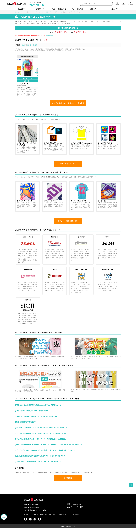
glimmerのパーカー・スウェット (81, 249)
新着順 (35, 45)
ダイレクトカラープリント (27, 196)
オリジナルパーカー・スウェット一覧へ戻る (68, 103)
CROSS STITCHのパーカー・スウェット (108, 281)
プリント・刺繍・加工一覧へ (68, 221)
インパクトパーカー (27, 75)
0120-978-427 (36, 4)
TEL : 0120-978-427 (31, 504)
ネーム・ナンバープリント (81, 196)
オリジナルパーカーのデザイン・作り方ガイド (27, 139)
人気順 (18, 45)
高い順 (29, 45)
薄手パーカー (59, 12)
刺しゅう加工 (108, 196)
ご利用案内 (68, 478)
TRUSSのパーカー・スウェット (108, 249)
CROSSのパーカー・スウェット (54, 281)
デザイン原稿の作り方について (54, 139)
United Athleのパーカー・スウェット (28, 249)
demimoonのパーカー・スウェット (28, 281)
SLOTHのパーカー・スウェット (28, 312)
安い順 (24, 45)
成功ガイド (115, 9)
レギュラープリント (54, 196)
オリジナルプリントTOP (21, 12)
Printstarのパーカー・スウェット (54, 249)
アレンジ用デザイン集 (108, 139)
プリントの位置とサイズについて (81, 139)
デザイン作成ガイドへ (68, 164)
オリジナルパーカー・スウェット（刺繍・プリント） (41, 12)
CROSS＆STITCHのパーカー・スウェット (81, 281)
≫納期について (49, 36)
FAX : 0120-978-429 (31, 507)
